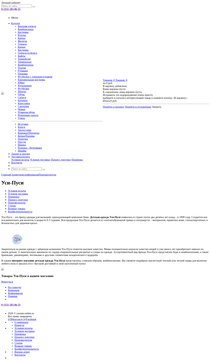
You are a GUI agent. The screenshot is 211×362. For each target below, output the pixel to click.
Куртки (22, 35)
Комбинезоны (25, 29)
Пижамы (23, 73)
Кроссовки (24, 103)
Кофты (21, 56)
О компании (21, 322)
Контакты (16, 162)
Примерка (77, 159)
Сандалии (23, 106)
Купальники (25, 85)
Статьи (18, 343)
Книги (21, 127)
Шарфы (22, 150)
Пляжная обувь (26, 112)
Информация (15, 293)
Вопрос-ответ (22, 351)
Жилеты (22, 41)
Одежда (22, 44)
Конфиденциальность (27, 349)
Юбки (21, 82)
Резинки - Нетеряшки (30, 147)
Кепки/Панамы (26, 136)
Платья (22, 67)
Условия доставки (40, 159)
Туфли (21, 118)
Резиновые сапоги (28, 115)
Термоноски (24, 61)
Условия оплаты (20, 159)
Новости (19, 325)
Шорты (22, 91)
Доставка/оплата (20, 156)
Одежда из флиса (27, 53)
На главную (14, 287)
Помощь (12, 296)
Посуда (22, 141)
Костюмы (23, 32)
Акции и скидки (20, 153)
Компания (13, 290)
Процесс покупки (61, 159)
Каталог (15, 23)
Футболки (23, 88)
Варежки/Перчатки (28, 133)
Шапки (22, 144)
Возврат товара (23, 346)
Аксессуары (24, 130)
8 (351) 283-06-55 (10, 9)
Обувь (21, 94)
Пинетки (23, 139)
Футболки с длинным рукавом (35, 76)
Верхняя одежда (27, 26)
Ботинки (23, 100)
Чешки (21, 109)
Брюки (21, 38)
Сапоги (22, 97)
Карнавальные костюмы (31, 79)
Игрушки (23, 124)
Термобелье (24, 58)
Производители (23, 340)
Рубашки (23, 70)
